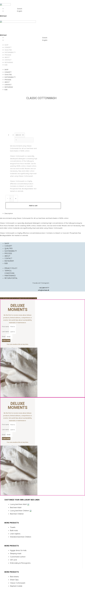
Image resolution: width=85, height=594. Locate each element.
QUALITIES (8, 50)
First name (5, 326)
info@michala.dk (43, 290)
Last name (5, 331)
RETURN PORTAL (11, 278)
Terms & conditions (9, 272)
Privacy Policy (11, 268)
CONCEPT (8, 47)
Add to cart (33, 205)
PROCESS (8, 55)
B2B (6, 65)
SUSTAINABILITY (10, 52)
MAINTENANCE (10, 276)
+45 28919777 (44, 288)
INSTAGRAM (9, 62)
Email (4, 336)
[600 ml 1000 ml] (21, 135)
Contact (8, 60)
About (7, 57)
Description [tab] (9, 213)
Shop (6, 45)
